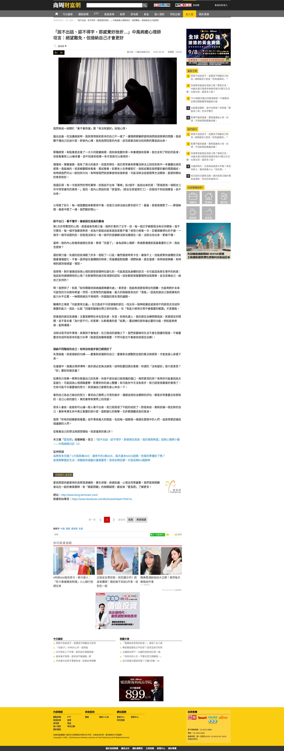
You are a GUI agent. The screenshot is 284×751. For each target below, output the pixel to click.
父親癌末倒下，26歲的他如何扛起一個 (141, 652)
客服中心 (135, 717)
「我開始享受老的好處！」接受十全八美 (142, 643)
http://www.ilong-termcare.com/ (79, 494)
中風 (63, 528)
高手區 (208, 218)
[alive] (223, 717)
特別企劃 (71, 726)
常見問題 (121, 720)
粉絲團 (196, 5)
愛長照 (61, 46)
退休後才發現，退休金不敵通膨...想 (73, 656)
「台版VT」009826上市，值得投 (72, 647)
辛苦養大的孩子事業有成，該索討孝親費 (76, 661)
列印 (180, 534)
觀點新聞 (57, 717)
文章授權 (150, 748)
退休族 (193, 218)
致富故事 (57, 720)
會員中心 (121, 717)
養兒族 (224, 202)
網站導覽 (172, 748)
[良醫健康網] (212, 717)
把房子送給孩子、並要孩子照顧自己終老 (76, 643)
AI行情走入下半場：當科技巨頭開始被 (74, 652)
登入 (226, 5)
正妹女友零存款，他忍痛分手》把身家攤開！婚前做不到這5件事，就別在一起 (117, 582)
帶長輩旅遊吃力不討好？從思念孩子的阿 (142, 647)
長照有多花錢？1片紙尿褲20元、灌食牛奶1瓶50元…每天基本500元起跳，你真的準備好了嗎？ (109, 456)
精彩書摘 (57, 729)
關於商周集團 (112, 748)
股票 (69, 720)
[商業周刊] (192, 717)
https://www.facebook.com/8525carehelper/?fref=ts (102, 499)
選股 (87, 717)
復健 (68, 528)
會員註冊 (219, 5)
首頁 (59, 13)
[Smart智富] (202, 718)
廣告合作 (125, 748)
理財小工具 (104, 717)
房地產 (56, 723)
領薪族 (193, 202)
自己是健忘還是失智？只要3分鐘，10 (140, 661)
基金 (69, 723)
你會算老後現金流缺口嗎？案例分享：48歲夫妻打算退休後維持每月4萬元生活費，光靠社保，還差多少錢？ (208, 88)
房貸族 (208, 202)
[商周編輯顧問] (212, 722)
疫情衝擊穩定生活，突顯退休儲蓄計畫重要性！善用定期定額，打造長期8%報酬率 (101, 460)
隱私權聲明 (137, 748)
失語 (81, 528)
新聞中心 (161, 748)
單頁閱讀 (141, 519)
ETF (69, 717)
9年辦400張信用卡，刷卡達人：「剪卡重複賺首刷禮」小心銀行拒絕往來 (73, 582)
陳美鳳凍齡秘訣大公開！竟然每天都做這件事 (160, 579)
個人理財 (57, 726)
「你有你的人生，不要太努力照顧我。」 (142, 656)
